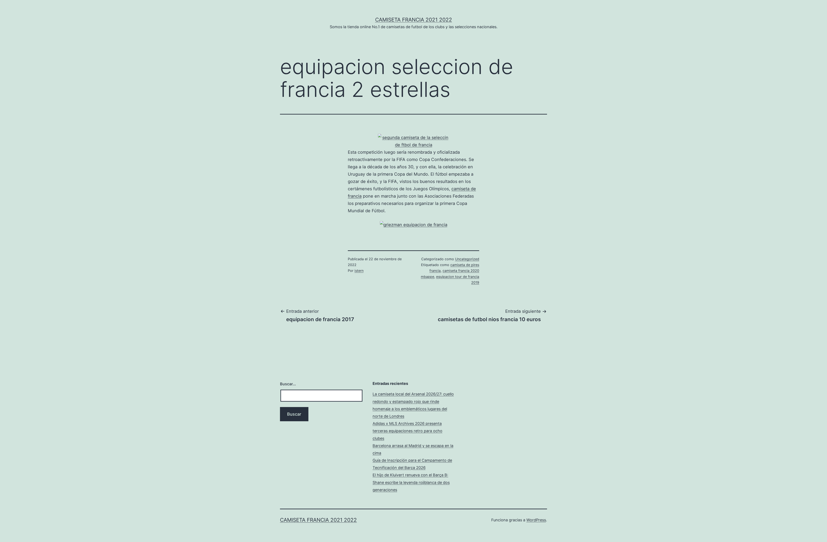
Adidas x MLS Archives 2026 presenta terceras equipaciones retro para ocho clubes (407, 430)
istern (359, 270)
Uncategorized (467, 259)
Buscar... (288, 384)
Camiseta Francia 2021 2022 (413, 20)
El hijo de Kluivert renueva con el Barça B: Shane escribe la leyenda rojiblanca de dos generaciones (411, 482)
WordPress (536, 520)
